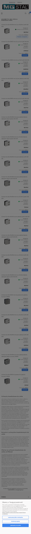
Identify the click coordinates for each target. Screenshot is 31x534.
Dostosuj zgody (15, 521)
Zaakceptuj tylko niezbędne (15, 517)
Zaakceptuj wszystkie (15, 525)
